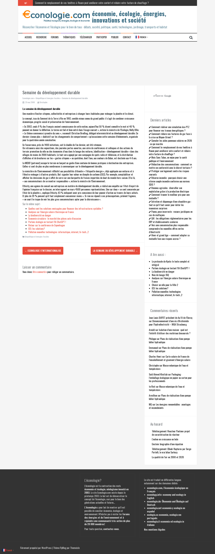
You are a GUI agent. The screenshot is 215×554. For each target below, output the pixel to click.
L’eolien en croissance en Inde (165, 439)
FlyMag (63, 548)
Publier (114, 37)
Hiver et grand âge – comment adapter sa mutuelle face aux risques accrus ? (169, 236)
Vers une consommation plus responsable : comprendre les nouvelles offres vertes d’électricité (169, 228)
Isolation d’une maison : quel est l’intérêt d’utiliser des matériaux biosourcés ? (169, 331)
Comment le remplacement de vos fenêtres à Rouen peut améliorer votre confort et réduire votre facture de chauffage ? (92, 3)
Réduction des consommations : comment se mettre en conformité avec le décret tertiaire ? (170, 166)
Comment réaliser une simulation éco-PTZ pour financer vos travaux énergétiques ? (169, 128)
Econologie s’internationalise (43, 250)
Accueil (28, 37)
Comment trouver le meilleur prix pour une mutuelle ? (169, 196)
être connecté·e (40, 272)
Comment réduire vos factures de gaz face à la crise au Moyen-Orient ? (170, 135)
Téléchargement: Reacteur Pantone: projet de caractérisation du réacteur (171, 432)
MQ (150, 404)
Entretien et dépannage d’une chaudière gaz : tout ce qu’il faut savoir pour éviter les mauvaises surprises (170, 205)
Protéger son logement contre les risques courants (169, 172)
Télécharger (86, 37)
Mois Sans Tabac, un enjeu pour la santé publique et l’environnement (168, 159)
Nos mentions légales (154, 529)
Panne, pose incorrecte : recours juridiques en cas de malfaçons (170, 213)
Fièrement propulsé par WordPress (36, 548)
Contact (127, 37)
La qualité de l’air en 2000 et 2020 (168, 457)
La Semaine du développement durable (115, 250)
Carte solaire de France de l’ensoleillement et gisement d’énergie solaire (169, 358)
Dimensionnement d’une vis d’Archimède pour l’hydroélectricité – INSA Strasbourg (169, 322)
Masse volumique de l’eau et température (168, 367)
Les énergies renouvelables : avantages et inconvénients (170, 406)
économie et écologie (94, 489)
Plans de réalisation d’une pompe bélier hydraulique (169, 340)
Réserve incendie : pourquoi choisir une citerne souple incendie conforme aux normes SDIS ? (169, 181)
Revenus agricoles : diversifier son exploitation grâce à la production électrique (169, 189)
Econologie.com (28, 98)
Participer (101, 37)
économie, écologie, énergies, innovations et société (129, 16)
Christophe (43, 102)
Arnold (152, 330)
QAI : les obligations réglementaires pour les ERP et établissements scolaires (170, 220)
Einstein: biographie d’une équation (167, 444)
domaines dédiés (170, 483)
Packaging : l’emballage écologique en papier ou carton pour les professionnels (170, 378)
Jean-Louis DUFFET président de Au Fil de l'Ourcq (170, 317)
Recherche (41, 37)
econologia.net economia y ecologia (164, 508)
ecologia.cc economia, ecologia (162, 515)
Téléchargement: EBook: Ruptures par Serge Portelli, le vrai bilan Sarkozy (171, 450)
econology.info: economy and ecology (165, 494)
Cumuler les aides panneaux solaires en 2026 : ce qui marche (170, 142)
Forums (55, 37)
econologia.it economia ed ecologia (164, 521)
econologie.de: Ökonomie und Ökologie (166, 501)
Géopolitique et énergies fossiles (48, 98)
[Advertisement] (107, 63)
